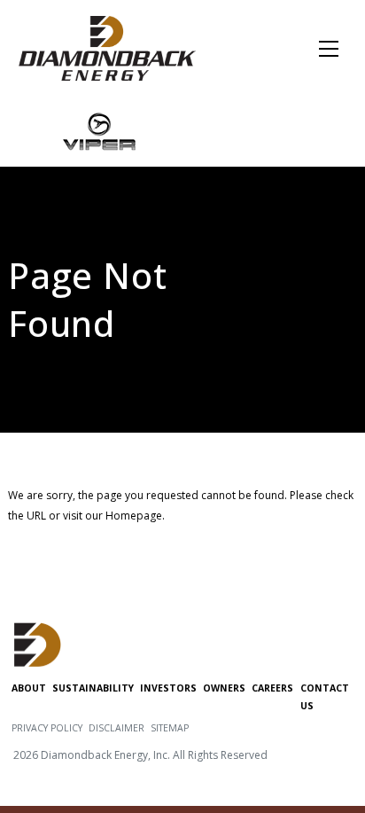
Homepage (133, 515)
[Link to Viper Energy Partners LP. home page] (100, 130)
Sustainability (93, 688)
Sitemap (170, 728)
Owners (224, 688)
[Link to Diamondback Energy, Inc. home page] (107, 47)
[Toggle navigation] (329, 48)
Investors (168, 688)
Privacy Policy (47, 728)
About (29, 688)
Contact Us (324, 697)
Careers (272, 688)
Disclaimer (116, 728)
